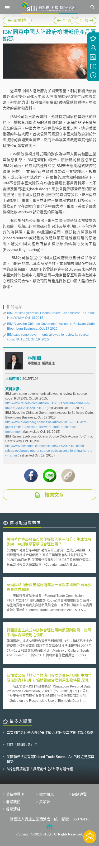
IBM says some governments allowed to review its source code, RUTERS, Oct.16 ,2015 (48, 337)
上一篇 (64, 19)
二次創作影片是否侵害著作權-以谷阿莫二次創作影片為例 (50, 732)
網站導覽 (79, 794)
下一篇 (86, 19)
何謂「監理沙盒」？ (22, 745)
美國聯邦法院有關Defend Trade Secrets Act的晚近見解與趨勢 (50, 759)
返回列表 (19, 20)
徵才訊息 (46, 794)
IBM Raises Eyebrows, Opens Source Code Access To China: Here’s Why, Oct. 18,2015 (51, 315)
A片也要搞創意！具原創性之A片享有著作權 (40, 769)
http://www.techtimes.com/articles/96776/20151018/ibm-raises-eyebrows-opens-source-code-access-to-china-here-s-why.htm (49, 450)
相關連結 (13, 809)
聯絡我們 (13, 802)
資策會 (44, 802)
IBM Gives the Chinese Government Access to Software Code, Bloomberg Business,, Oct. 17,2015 (51, 326)
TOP (89, 819)
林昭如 (34, 358)
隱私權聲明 (15, 794)
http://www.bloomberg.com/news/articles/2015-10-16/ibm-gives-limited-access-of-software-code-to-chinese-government (46, 427)
